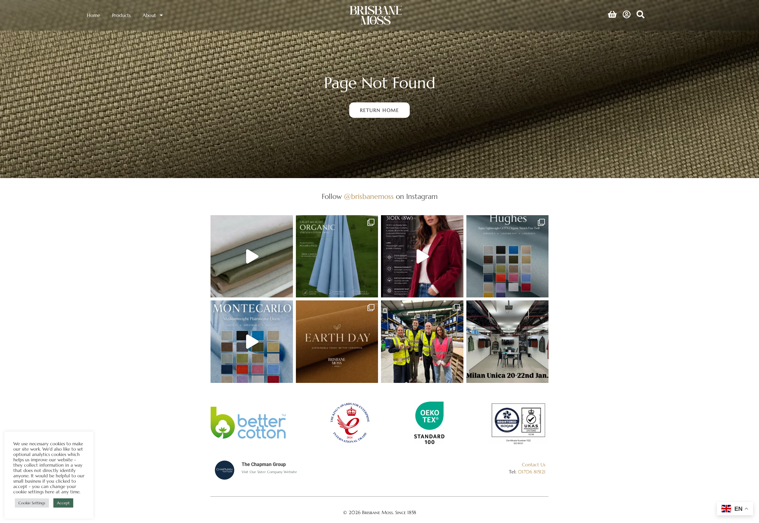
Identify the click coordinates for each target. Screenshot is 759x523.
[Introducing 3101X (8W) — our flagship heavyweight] (422, 256)
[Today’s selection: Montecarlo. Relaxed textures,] (252, 256)
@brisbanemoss (369, 196)
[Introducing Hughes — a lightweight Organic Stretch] (337, 256)
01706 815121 (532, 472)
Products (121, 15)
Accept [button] (63, 502)
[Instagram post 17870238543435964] (507, 341)
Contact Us (534, 464)
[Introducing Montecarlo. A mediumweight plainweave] (252, 341)
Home (93, 15)
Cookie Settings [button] (31, 502)
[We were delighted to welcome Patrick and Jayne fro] (422, 341)
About (149, 15)
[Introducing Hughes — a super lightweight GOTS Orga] (507, 256)
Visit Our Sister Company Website (269, 472)
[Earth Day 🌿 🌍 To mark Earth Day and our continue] (337, 341)
